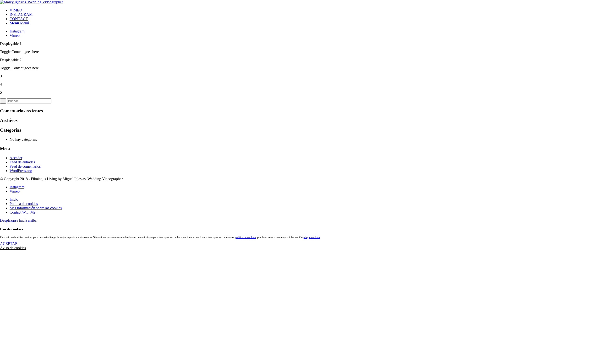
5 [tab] (1, 92)
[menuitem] (311, 10)
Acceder (16, 158)
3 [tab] (1, 76)
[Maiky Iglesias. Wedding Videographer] (31, 2)
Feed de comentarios (25, 166)
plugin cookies (311, 237)
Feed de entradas (22, 162)
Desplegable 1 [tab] (11, 44)
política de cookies (245, 237)
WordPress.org (21, 171)
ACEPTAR (9, 244)
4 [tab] (1, 84)
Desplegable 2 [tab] (11, 60)
